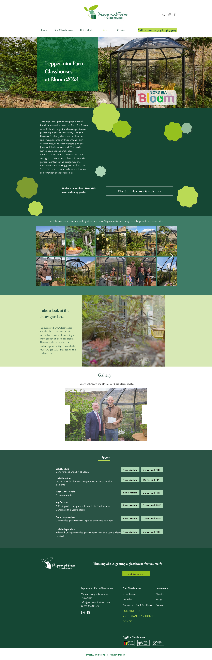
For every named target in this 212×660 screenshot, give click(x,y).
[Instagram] (170, 15)
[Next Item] (171, 256)
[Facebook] (175, 15)
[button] (161, 363)
